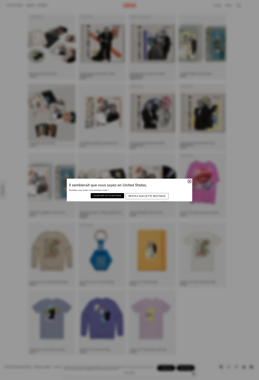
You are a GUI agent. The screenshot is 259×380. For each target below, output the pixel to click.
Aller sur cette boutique (107, 195)
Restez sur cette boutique (147, 196)
